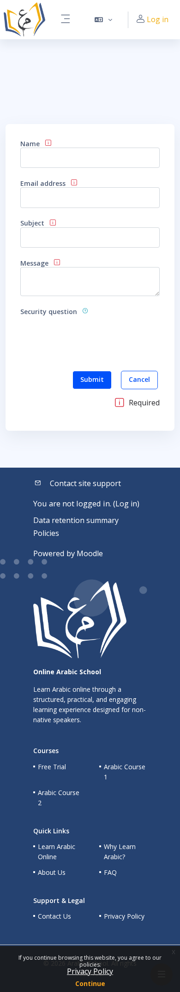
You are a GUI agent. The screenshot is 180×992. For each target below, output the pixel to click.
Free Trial (52, 766)
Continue (90, 983)
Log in (157, 19)
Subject (32, 223)
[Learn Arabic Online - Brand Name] (24, 19)
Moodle (90, 553)
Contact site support (85, 483)
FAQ (110, 872)
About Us (52, 872)
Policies (46, 533)
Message (34, 263)
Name (30, 144)
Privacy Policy (90, 971)
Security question (48, 311)
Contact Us (54, 916)
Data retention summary (76, 520)
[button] (103, 20)
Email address (43, 183)
